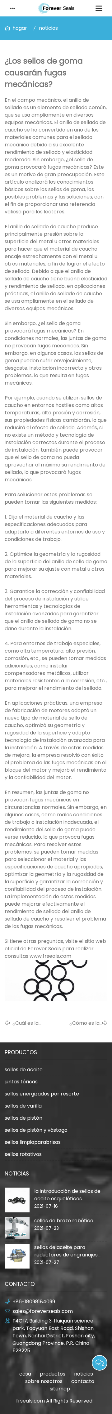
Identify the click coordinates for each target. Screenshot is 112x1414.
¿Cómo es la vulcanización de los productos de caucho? (79, 1023)
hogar (19, 28)
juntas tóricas (21, 1081)
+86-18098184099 (33, 1301)
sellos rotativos (23, 1154)
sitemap (60, 1388)
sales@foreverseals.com (42, 1311)
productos (52, 1373)
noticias (48, 28)
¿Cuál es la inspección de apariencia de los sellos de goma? (33, 1023)
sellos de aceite (24, 1069)
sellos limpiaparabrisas (33, 1142)
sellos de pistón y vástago (36, 1130)
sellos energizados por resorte (42, 1093)
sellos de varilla (23, 1105)
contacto (82, 1381)
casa (25, 1373)
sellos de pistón (23, 1118)
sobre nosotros (44, 1381)
